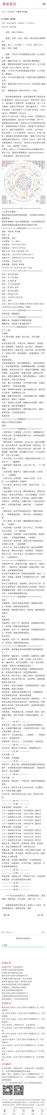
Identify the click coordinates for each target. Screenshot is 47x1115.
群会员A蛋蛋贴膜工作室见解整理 (16, 984)
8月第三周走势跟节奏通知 (13, 970)
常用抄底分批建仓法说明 (12, 973)
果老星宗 (9, 4)
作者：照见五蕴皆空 (9, 23)
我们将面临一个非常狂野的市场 (15, 999)
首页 (3, 12)
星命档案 (10, 12)
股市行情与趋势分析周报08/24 (15, 975)
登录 (43, 932)
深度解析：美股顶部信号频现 (14, 987)
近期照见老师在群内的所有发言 (15, 996)
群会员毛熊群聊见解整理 (12, 990)
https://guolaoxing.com (23, 1107)
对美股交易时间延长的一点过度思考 (17, 978)
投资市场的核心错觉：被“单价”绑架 (17, 981)
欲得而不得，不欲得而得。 (13, 967)
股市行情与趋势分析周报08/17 (15, 993)
